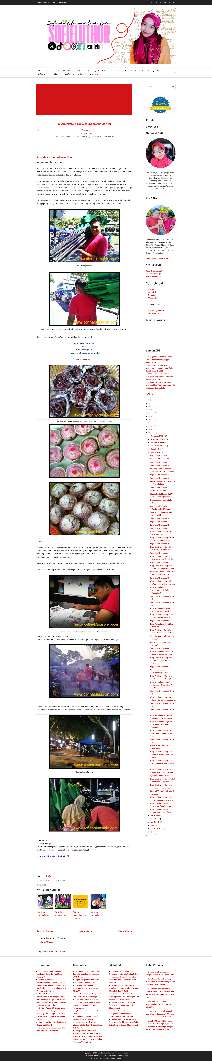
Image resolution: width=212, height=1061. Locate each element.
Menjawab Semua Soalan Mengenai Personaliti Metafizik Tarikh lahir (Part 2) (159, 368)
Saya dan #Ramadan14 (159, 518)
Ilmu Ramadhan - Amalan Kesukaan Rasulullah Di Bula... (161, 685)
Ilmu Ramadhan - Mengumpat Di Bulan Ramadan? (160, 590)
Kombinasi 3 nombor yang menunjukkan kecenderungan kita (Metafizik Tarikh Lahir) (160, 982)
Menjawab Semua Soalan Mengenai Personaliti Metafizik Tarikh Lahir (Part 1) (159, 377)
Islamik (138, 71)
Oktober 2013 (156, 442)
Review (93, 74)
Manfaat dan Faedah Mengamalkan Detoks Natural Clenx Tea (86, 988)
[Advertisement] (85, 99)
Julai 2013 (154, 452)
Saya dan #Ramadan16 (159, 478)
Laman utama (85, 931)
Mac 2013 (154, 825)
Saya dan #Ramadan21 (159, 455)
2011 (150, 835)
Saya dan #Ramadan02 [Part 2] (56, 157)
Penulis (46, 2)
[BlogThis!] (41, 885)
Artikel (81, 74)
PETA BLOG (86, 133)
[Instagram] (147, 2)
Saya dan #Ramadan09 (159, 553)
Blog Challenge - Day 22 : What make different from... (161, 660)
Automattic (98, 1056)
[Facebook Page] (160, 2)
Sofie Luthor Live (155, 313)
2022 (150, 403)
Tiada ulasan (60, 880)
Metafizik (67, 74)
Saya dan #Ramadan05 (159, 620)
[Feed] (174, 2)
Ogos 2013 (155, 449)
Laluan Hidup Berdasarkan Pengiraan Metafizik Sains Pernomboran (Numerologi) (122, 1014)
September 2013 (157, 446)
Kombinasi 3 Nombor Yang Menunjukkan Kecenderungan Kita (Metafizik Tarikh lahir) (124, 997)
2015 (150, 426)
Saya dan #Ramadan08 (159, 562)
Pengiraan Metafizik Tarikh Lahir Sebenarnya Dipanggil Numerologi (159, 359)
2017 (150, 419)
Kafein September (156, 310)
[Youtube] (165, 2)
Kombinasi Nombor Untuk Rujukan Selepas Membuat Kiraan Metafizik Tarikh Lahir (123, 988)
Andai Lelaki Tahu (158, 490)
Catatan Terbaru (45, 931)
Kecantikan (62, 71)
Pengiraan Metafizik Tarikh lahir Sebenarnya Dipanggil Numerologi (122, 1005)
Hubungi (54, 2)
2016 (150, 423)
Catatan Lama (125, 931)
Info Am (41, 74)
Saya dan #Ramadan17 (159, 474)
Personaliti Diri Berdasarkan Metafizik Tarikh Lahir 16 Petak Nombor (122, 980)
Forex (49, 71)
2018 (150, 416)
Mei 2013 (154, 819)
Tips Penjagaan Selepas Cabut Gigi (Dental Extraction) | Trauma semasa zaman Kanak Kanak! (160, 1014)
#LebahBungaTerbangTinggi (118, 1056)
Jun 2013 (154, 815)
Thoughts (152, 298)
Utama (38, 2)
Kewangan (152, 71)
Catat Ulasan (46, 942)
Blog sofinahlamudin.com (104, 1053)
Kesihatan (77, 71)
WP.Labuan (107, 71)
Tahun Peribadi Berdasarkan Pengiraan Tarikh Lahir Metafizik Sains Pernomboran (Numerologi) (123, 1022)
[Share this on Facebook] (44, 876)
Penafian (62, 2)
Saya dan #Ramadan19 (159, 462)
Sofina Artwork (115, 1058)
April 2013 (155, 822)
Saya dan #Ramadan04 (159, 648)
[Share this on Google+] (49, 876)
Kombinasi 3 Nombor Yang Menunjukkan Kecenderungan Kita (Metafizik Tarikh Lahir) (160, 385)
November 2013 (157, 439)
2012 (150, 832)
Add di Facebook (153, 276)
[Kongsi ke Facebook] (45, 885)
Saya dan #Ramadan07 (159, 578)
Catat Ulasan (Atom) (55, 951)
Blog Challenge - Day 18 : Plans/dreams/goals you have (161, 754)
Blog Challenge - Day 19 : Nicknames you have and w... (161, 733)
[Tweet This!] (46, 876)
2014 (150, 429)
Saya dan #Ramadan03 (159, 666)
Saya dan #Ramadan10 (159, 543)
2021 (150, 406)
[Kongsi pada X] (43, 885)
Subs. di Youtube (153, 271)
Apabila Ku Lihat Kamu (160, 775)
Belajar (54, 74)
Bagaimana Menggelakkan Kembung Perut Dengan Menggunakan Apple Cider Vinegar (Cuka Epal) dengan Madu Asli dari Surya (87, 1022)
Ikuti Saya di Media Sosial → (159, 258)
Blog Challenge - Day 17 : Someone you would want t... (162, 763)
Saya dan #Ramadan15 (159, 487)
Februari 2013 (156, 828)
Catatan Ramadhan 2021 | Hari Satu (80, 915)
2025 (150, 400)
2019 (150, 413)
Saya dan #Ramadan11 (159, 528)
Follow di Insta (152, 274)
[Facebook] (151, 2)
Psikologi (92, 71)
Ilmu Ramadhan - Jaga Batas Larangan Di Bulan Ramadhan (162, 724)
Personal (152, 295)
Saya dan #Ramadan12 (159, 525)
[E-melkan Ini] (38, 885)
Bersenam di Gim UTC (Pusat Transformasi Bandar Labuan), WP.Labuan (86, 974)
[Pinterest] (169, 2)
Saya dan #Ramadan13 (159, 521)
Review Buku (123, 71)
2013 (150, 432)
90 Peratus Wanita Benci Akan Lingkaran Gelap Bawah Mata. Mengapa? (50, 974)
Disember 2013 (157, 436)
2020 (150, 409)
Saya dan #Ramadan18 (159, 465)
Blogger (126, 1053)
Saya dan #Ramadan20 (159, 459)
